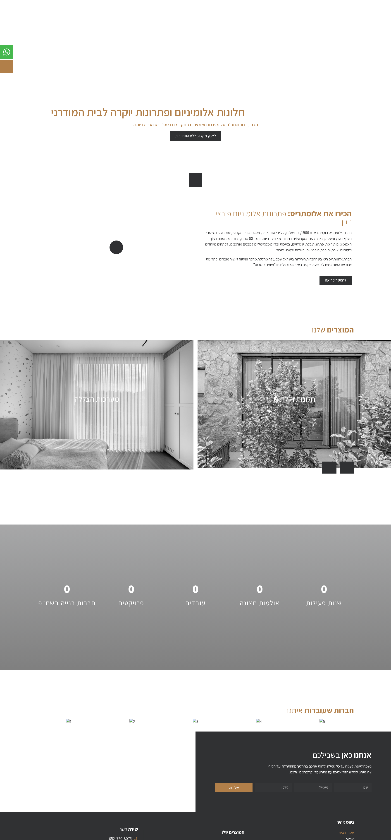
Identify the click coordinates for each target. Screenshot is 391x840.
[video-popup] (116, 247)
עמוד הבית (346, 832)
